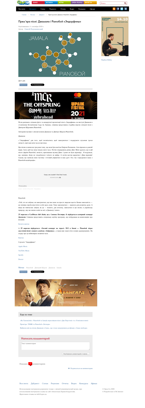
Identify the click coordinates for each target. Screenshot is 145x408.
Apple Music (22, 246)
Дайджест (32, 9)
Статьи (43, 9)
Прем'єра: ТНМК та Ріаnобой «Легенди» (35, 324)
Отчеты (63, 9)
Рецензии (53, 9)
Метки (21, 267)
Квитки (21, 238)
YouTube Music (23, 250)
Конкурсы (82, 9)
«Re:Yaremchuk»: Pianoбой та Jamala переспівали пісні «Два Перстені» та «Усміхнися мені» (54, 320)
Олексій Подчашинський (33, 29)
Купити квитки (23, 224)
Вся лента (22, 9)
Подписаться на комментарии (81, 368)
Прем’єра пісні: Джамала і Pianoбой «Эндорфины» (62, 15)
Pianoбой (29, 267)
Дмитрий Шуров (41, 267)
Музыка (32, 15)
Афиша (92, 9)
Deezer (20, 259)
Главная (24, 15)
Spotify (20, 255)
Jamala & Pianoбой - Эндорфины (32, 188)
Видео (72, 9)
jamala (20, 188)
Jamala (59, 267)
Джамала (51, 267)
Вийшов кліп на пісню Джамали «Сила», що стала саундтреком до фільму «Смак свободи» (53, 328)
